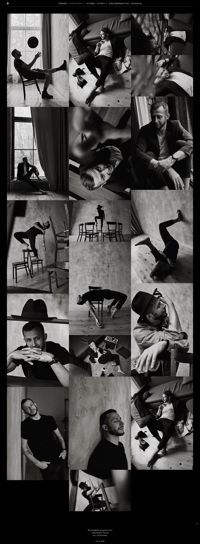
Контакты (136, 3)
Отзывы (90, 3)
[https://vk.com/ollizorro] (8, 3)
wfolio (103, 541)
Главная (62, 3)
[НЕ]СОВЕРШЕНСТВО (119, 3)
